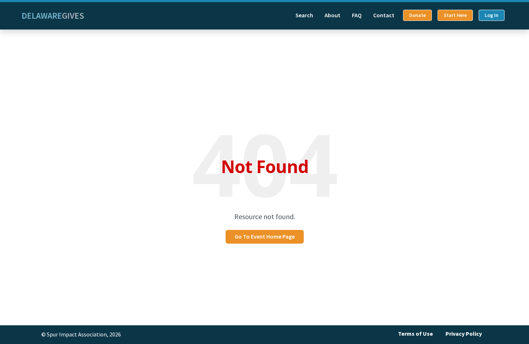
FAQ (357, 15)
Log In (491, 15)
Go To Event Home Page (265, 236)
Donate (417, 15)
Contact (383, 15)
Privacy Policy (464, 334)
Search (304, 15)
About (332, 15)
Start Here (455, 15)
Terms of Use (415, 334)
